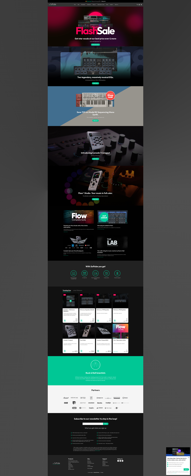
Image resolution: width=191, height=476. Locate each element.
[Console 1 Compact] (70, 331)
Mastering (70, 464)
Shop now (103, 1)
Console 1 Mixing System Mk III (73, 462)
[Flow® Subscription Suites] (120, 331)
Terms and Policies (90, 463)
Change (101, 472)
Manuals (103, 463)
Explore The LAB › (100, 257)
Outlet (69, 468)
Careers (88, 465)
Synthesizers (70, 465)
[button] (141, 4)
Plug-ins (94, 4)
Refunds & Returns (105, 465)
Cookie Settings (90, 466)
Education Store (71, 469)
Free (75, 4)
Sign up (105, 423)
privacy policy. (97, 450)
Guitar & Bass (70, 466)
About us (116, 4)
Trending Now (67, 290)
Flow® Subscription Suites (73, 460)
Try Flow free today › (100, 229)
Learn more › (66, 231)
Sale (78, 4)
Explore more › (65, 255)
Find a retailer (89, 468)
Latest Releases (77, 290)
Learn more (95, 83)
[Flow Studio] (87, 331)
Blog (107, 4)
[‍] (118, 461)
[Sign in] (139, 4)
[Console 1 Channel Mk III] (104, 331)
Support (111, 4)
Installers (104, 464)
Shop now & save (95, 44)
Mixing (69, 463)
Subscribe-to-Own (101, 4)
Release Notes (105, 462)
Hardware (89, 4)
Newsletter (83, 4)
